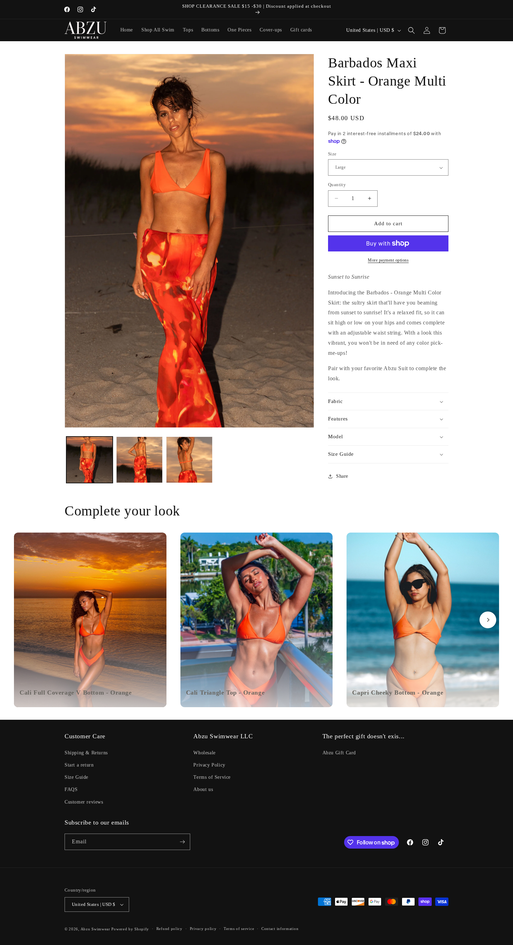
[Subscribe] (182, 842)
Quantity (337, 184)
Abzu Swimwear (95, 929)
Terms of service (239, 928)
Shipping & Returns (86, 752)
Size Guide (76, 777)
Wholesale (204, 752)
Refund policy (169, 928)
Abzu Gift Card (339, 752)
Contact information (279, 928)
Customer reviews (84, 802)
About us (203, 789)
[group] (90, 620)
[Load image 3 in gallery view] (189, 460)
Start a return (79, 765)
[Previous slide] (25, 619)
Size (332, 153)
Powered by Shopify (130, 929)
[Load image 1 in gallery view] (89, 460)
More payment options (388, 260)
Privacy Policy (209, 765)
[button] (411, 30)
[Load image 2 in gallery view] (139, 460)
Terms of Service (212, 777)
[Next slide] (487, 619)
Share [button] (342, 476)
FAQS (71, 789)
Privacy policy (203, 928)
